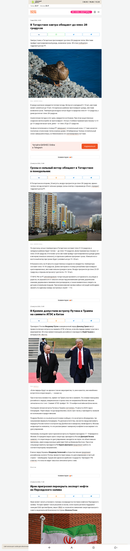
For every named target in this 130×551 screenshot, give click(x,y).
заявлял (33, 439)
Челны (32, 6)
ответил (33, 460)
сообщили (82, 43)
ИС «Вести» (42, 335)
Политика (33, 467)
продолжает (78, 445)
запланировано (73, 134)
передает (95, 186)
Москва (42, 6)
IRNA (60, 507)
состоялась (70, 408)
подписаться (89, 146)
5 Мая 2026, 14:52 (35, 20)
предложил (86, 452)
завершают (61, 128)
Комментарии (65, 157)
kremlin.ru (36, 386)
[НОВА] (80, 12)
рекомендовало (50, 277)
